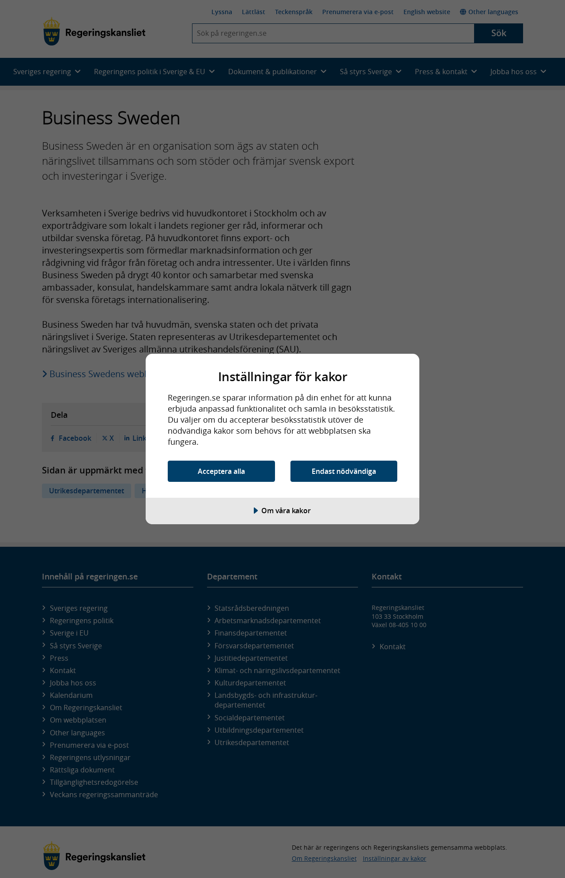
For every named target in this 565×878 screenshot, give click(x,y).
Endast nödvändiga (344, 471)
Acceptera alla (221, 471)
